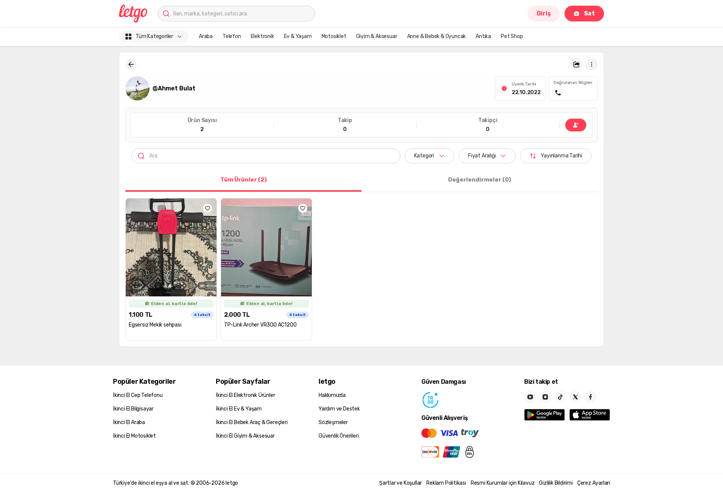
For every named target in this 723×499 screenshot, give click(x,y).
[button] (576, 64)
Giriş (544, 13)
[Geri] (131, 64)
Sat (589, 13)
